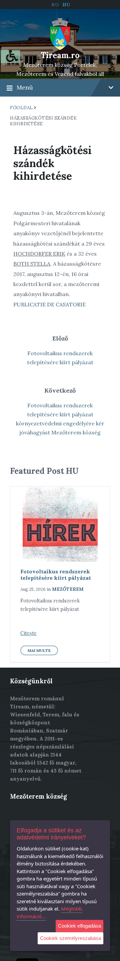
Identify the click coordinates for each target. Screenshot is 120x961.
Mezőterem (68, 589)
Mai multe (39, 650)
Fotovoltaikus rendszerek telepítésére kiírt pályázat (55, 574)
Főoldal (21, 108)
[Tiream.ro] (60, 33)
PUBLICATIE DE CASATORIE (49, 304)
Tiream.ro (60, 55)
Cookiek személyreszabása (70, 938)
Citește (28, 633)
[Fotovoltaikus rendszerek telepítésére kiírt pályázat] (60, 524)
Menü (25, 87)
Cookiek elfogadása (79, 926)
